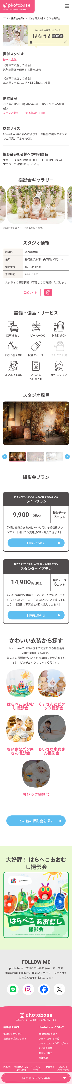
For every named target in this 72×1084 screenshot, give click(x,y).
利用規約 (7, 1066)
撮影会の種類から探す (14, 1038)
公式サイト (30, 292)
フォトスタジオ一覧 (49, 1038)
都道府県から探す (12, 1033)
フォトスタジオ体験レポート (54, 1043)
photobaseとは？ (48, 1033)
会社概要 (43, 1057)
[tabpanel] (36, 423)
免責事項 (50, 1066)
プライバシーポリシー (37, 1068)
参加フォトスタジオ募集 (63, 1068)
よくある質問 (45, 1048)
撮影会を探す (18, 18)
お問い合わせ (45, 1052)
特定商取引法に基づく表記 (21, 1068)
